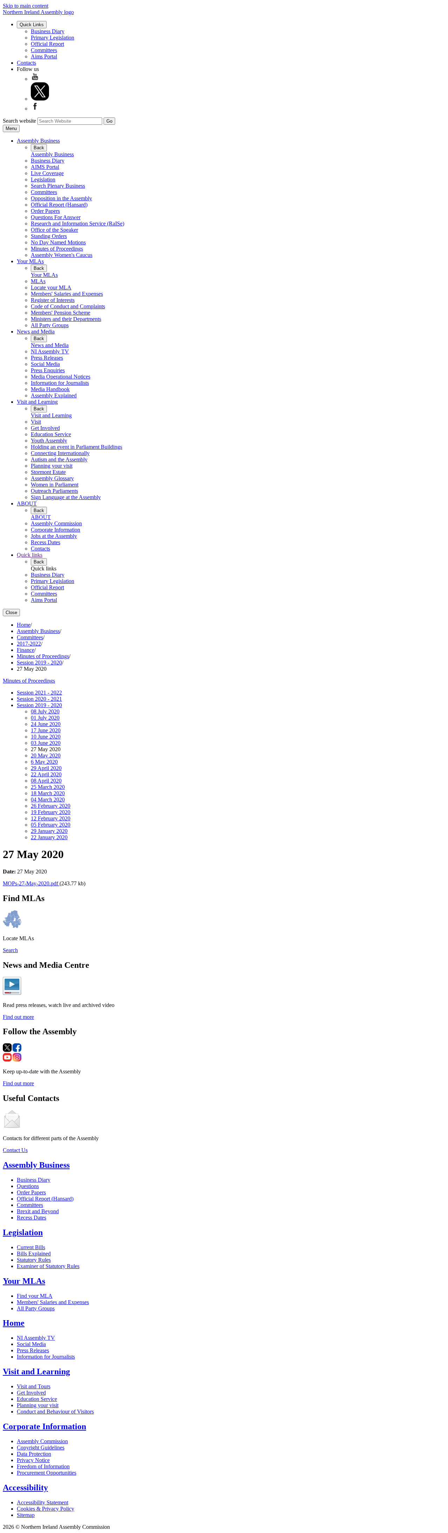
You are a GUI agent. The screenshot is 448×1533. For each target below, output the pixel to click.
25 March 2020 (48, 787)
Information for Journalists (60, 383)
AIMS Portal (45, 167)
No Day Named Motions (58, 242)
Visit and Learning (37, 402)
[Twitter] (40, 99)
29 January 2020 (49, 831)
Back (39, 147)
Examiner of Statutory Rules (48, 1266)
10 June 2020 (46, 737)
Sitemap (26, 1515)
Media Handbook (50, 389)
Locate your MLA (51, 287)
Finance (25, 650)
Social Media (45, 364)
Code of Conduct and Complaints (68, 306)
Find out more (18, 1017)
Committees (44, 50)
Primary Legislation (52, 38)
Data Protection (34, 1454)
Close (11, 612)
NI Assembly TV (50, 351)
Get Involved (45, 428)
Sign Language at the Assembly (66, 497)
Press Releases (47, 358)
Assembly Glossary (52, 478)
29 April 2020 (46, 768)
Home (23, 625)
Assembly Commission (56, 523)
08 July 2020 (45, 711)
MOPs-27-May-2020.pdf (31, 883)
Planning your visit (51, 466)
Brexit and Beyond (38, 1211)
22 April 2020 (46, 774)
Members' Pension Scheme (60, 313)
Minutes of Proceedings (57, 249)
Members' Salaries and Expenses (67, 294)
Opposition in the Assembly (61, 198)
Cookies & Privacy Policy (45, 1509)
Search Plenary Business (58, 186)
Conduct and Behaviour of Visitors (55, 1412)
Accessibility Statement (42, 1502)
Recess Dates (45, 542)
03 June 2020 (46, 743)
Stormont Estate (48, 472)
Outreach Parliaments (54, 491)
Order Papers (45, 211)
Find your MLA (34, 1296)
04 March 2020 (48, 800)
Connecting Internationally (60, 453)
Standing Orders (49, 236)
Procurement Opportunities (46, 1473)
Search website (19, 121)
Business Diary (47, 31)
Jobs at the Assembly (54, 536)
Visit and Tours (33, 1386)
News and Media (36, 331)
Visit (36, 422)
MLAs (38, 281)
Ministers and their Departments (66, 319)
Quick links (29, 555)
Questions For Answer (55, 217)
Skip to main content (25, 6)
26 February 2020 (50, 806)
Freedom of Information (43, 1466)
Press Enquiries (48, 370)
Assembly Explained (54, 395)
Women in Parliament (54, 485)
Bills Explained (34, 1254)
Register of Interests (53, 300)
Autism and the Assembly (59, 459)
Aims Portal (44, 56)
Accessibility (25, 1487)
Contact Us (15, 1150)
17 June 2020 (46, 730)
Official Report (47, 44)
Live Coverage (47, 173)
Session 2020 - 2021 (39, 699)
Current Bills (31, 1247)
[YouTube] (35, 79)
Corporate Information (55, 530)
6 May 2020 (44, 762)
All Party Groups (50, 325)
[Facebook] (35, 108)
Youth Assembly (49, 441)
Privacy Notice (33, 1460)
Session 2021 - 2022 (39, 693)
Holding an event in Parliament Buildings (76, 447)
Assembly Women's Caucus (61, 255)
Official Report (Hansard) (59, 205)
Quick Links (32, 24)
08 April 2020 (46, 781)
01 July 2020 (45, 718)
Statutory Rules (34, 1260)
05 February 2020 (50, 825)
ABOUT (27, 503)
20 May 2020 (46, 755)
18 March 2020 (48, 793)
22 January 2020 (49, 837)
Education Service (51, 434)
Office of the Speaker (54, 230)
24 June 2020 (46, 724)
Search (10, 950)
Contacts (26, 63)
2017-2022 (29, 644)
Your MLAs (30, 261)
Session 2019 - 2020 (39, 662)
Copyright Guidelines (40, 1448)
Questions (28, 1186)
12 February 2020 (50, 818)
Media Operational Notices (60, 377)
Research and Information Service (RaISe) (77, 223)
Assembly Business (38, 141)
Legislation (43, 179)
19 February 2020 (50, 812)
